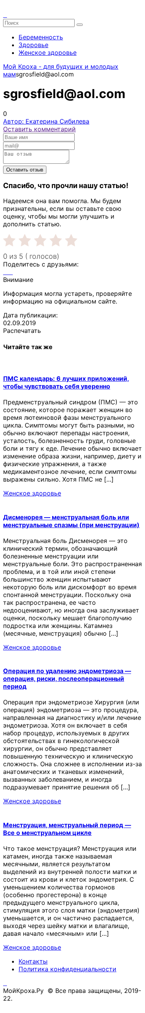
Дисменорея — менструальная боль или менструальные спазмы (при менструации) (71, 521)
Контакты (33, 961)
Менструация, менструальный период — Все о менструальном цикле (67, 829)
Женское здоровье (48, 52)
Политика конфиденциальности (67, 969)
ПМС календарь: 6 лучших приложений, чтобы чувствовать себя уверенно (66, 382)
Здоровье (33, 45)
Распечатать (22, 330)
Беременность (41, 37)
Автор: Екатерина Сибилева (46, 121)
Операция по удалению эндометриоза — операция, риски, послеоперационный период (67, 678)
